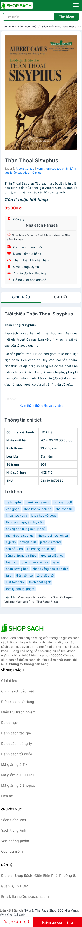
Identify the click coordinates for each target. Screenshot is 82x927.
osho (55, 562)
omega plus (28, 542)
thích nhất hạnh (40, 582)
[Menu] (76, 5)
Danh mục (9, 722)
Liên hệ (7, 796)
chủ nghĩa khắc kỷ (35, 562)
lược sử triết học (52, 555)
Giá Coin (19, 915)
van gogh (12, 509)
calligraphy (14, 502)
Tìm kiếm (66, 17)
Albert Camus (25, 168)
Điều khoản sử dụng (17, 701)
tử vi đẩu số (45, 575)
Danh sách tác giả (16, 733)
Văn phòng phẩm (15, 841)
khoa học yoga (16, 515)
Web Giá (6, 915)
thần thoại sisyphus (19, 535)
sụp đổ (11, 542)
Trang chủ (7, 26)
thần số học (24, 575)
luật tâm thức (15, 582)
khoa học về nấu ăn (37, 509)
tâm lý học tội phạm (20, 589)
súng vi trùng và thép (21, 555)
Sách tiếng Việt (27, 26)
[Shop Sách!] (23, 628)
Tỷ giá (28, 910)
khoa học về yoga (44, 515)
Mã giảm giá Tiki (14, 764)
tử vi (9, 575)
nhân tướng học (17, 569)
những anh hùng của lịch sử (25, 529)
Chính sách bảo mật (17, 691)
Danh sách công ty (16, 743)
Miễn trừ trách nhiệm (18, 712)
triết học (12, 562)
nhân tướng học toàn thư (50, 569)
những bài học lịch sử (52, 535)
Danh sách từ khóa (16, 754)
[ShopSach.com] (23, 5)
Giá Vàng (71, 910)
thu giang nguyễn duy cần (25, 522)
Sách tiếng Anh (13, 830)
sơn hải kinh (14, 549)
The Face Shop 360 (49, 910)
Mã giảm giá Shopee (18, 785)
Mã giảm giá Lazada (18, 775)
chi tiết (61, 297)
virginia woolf (62, 502)
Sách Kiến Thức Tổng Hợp (58, 26)
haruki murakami (37, 502)
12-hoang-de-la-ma (41, 549)
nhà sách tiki (64, 509)
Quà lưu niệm (12, 851)
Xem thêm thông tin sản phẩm (41, 405)
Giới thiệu (21, 297)
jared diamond (50, 542)
